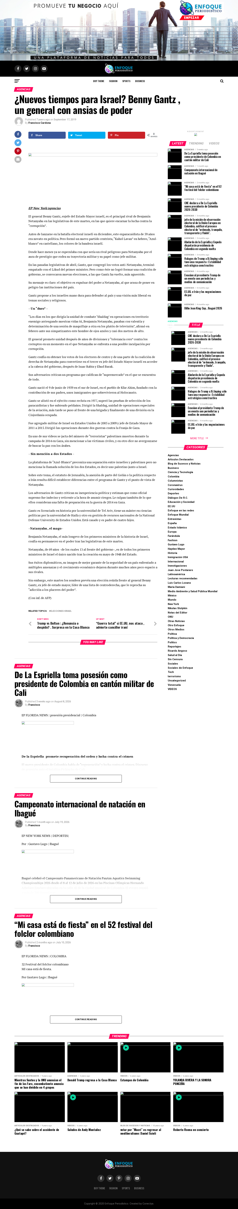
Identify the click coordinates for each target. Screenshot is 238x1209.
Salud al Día (175, 655)
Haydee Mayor (176, 548)
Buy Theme (98, 81)
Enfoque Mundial (178, 514)
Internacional (176, 561)
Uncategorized (177, 680)
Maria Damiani (176, 587)
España (172, 523)
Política (172, 633)
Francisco (34, 704)
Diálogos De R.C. (178, 497)
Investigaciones (177, 565)
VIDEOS (172, 689)
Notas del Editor (177, 612)
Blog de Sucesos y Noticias (184, 463)
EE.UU (171, 506)
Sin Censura (175, 659)
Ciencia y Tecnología (180, 472)
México (172, 595)
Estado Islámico (177, 527)
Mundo (172, 599)
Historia (172, 553)
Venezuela (174, 685)
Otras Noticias (176, 621)
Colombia (173, 476)
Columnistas (175, 480)
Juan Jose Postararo (180, 570)
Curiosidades (176, 489)
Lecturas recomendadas (182, 578)
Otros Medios (176, 629)
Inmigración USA (178, 557)
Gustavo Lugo (176, 544)
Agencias (173, 455)
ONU (170, 616)
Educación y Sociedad (181, 502)
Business (140, 81)
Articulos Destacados (181, 459)
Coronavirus (175, 485)
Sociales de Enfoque (180, 667)
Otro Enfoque (176, 625)
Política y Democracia (181, 638)
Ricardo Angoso (177, 650)
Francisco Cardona (39, 122)
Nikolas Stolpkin (177, 608)
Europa (172, 531)
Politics (172, 642)
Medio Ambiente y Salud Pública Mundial (192, 591)
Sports (126, 81)
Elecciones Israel (61, 611)
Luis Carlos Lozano (179, 582)
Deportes (173, 493)
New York (173, 604)
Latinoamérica (176, 574)
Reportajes (174, 646)
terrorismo (174, 676)
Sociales (173, 663)
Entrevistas (174, 519)
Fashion (113, 81)
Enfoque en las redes (181, 510)
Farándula (174, 536)
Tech (171, 672)
